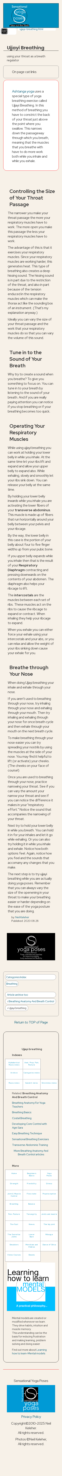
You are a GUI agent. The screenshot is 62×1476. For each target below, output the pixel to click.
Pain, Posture (14, 1214)
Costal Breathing (22, 1118)
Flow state (32, 1194)
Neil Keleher (22, 917)
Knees (32, 1224)
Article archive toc (17, 995)
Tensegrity (32, 1214)
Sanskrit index (31, 1083)
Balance (31, 1204)
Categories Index (16, 977)
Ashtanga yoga (23, 91)
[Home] (19, 15)
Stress (49, 1183)
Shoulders (14, 1245)
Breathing (11, 983)
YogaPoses (49, 1174)
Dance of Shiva (49, 1245)
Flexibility (32, 1183)
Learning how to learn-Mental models (29, 1351)
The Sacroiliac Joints (14, 1235)
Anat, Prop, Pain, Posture (31, 1063)
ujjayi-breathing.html (31, 29)
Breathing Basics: (22, 1112)
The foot (14, 1224)
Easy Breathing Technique (27, 1133)
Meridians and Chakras (31, 1246)
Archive (14, 1073)
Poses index (14, 1083)
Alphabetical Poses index (14, 1063)
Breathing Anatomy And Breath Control (31, 1001)
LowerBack (32, 1235)
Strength (14, 1183)
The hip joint (49, 1224)
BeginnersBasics (31, 1174)
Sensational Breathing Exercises (30, 1139)
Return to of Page (31, 1022)
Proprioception (49, 1194)
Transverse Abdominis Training (30, 1145)
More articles (31, 1152)
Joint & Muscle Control (14, 1195)
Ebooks (32, 1255)
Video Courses (14, 1255)
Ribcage (49, 1234)
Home (14, 1173)
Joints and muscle (49, 1214)
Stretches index (49, 1083)
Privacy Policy (31, 1416)
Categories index (32, 1073)
